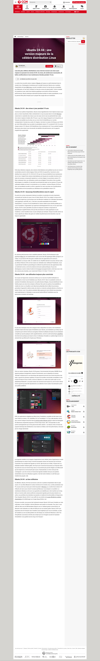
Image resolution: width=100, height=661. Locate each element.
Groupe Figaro (45, 649)
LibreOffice (60, 334)
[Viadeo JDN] (60, 657)
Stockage (48, 11)
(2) (59, 66)
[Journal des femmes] (18, 657)
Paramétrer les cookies (62, 648)
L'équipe (25, 648)
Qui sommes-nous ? (19, 648)
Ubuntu (32, 11)
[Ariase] (68, 657)
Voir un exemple (82, 43)
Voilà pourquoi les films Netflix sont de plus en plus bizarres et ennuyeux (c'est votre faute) (76, 157)
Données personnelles (52, 648)
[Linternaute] (36, 657)
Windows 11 (45, 487)
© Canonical (39, 166)
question (80, 2)
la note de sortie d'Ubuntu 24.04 (42, 420)
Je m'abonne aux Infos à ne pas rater (28, 79)
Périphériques (54, 11)
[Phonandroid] (79, 657)
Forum (82, 8)
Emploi (77, 11)
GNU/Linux (29, 87)
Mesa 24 (22, 256)
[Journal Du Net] (27, 657)
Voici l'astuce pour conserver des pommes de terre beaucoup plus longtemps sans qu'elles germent (75, 168)
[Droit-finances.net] (44, 657)
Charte (73, 648)
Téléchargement (73, 8)
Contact (39, 648)
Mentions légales (81, 648)
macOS (28, 11)
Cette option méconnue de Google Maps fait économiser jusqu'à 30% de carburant (76, 152)
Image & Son (45, 8)
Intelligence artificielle (40, 11)
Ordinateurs (17, 11)
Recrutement (44, 648)
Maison (54, 8)
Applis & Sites (36, 8)
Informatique (20, 36)
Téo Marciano (22, 65)
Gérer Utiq (69, 648)
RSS (76, 648)
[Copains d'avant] (52, 657)
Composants (61, 11)
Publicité (35, 648)
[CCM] (23, 2)
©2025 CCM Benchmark (53, 649)
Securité (64, 8)
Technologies (68, 11)
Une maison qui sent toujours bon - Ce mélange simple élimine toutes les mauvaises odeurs (76, 162)
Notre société (30, 648)
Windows (23, 11)
